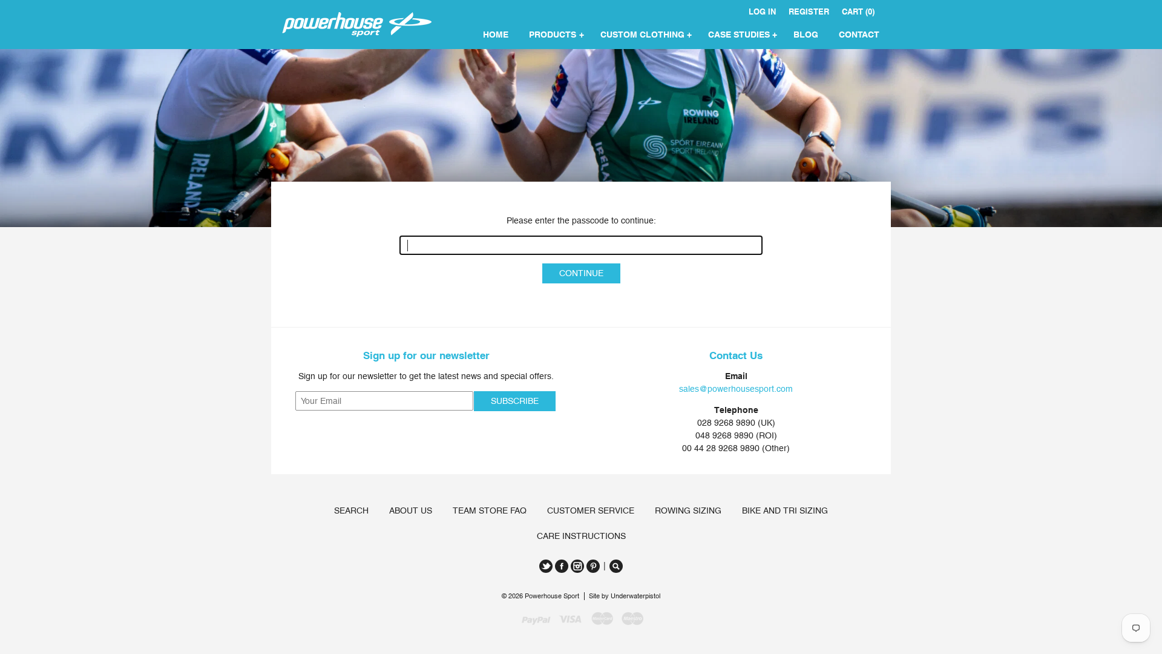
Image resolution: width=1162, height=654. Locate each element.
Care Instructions (581, 536)
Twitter (546, 566)
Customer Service (590, 510)
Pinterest (593, 566)
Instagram (577, 566)
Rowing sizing (688, 510)
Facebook (561, 566)
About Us (410, 510)
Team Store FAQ (490, 510)
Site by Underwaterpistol (624, 596)
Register (809, 11)
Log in (762, 11)
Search (351, 510)
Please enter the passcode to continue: (581, 220)
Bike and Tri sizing (785, 510)
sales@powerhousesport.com (736, 389)
